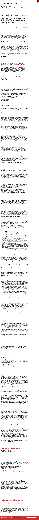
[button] (37, 1)
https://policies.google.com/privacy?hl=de (11, 459)
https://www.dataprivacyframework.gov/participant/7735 (10, 448)
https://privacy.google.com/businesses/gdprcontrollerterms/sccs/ (12, 500)
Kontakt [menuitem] (2, 517)
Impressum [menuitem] (10, 517)
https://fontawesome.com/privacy (6, 468)
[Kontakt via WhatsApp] (5, 518)
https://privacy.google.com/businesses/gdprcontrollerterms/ (11, 499)
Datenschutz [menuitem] (6, 517)
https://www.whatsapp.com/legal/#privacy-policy (9, 424)
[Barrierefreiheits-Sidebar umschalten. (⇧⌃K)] (37, 518)
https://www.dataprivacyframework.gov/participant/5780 (10, 512)
